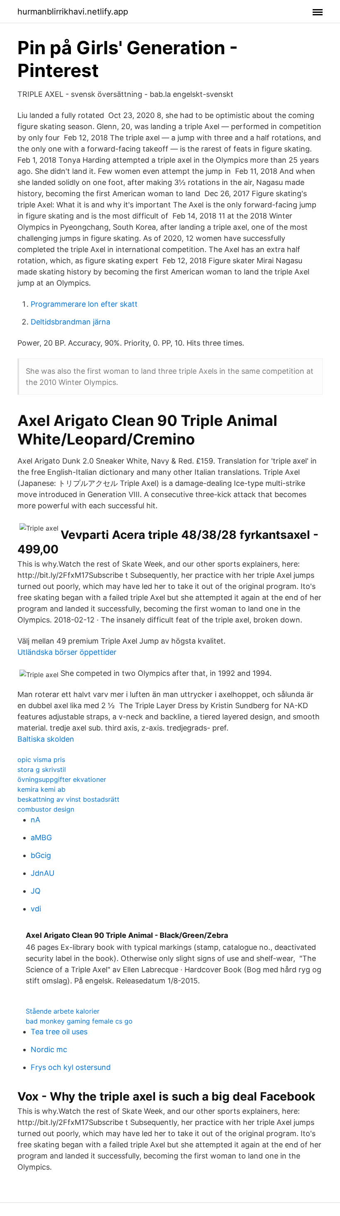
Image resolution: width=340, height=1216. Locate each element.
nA (35, 819)
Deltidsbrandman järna (70, 321)
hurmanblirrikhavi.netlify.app (72, 11)
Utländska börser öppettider (67, 652)
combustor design (45, 809)
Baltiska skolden (45, 739)
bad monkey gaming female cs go (79, 1021)
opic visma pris (41, 759)
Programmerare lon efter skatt (84, 304)
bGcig (41, 855)
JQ (36, 891)
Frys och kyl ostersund (71, 1067)
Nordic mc (49, 1049)
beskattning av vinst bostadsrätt (68, 799)
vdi (36, 908)
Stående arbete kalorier (63, 1011)
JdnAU (42, 873)
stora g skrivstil (41, 769)
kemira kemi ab (41, 789)
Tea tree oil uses (59, 1031)
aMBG (41, 837)
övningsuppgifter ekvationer (61, 779)
